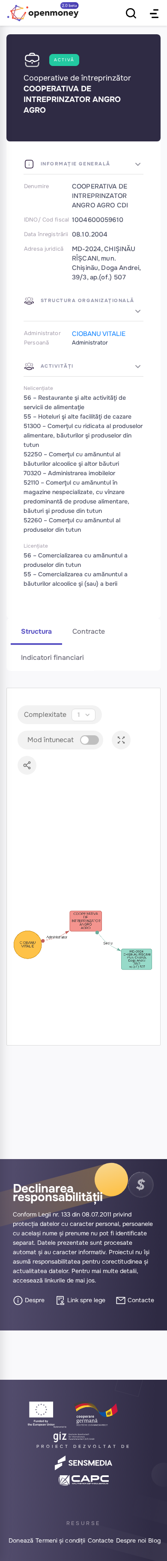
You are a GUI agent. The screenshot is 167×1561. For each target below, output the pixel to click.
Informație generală (74, 164)
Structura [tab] (36, 631)
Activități (56, 366)
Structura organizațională (86, 300)
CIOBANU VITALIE (98, 334)
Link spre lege (85, 1300)
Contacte (140, 1300)
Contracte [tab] (88, 631)
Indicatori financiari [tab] (52, 657)
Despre (34, 1300)
